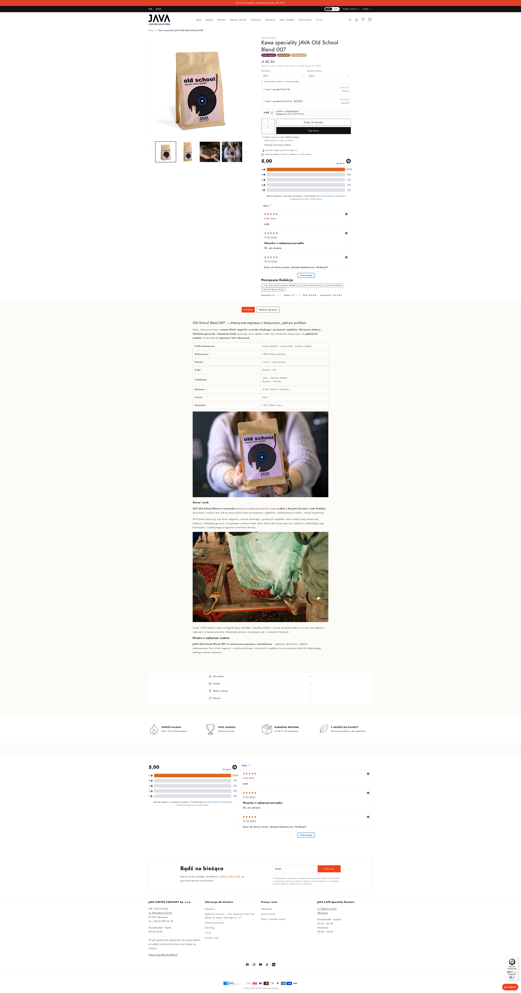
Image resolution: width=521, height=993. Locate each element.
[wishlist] (363, 19)
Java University (268, 913)
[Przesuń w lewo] (152, 152)
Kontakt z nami (212, 937)
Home (151, 30)
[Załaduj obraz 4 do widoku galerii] (232, 152)
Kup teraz (313, 130)
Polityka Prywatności (214, 922)
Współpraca (266, 908)
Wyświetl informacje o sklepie (277, 144)
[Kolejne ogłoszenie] (372, 3)
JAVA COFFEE (255, 988)
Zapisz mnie (329, 868)
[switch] (512, 977)
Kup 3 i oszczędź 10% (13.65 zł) (279, 101)
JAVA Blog (210, 927)
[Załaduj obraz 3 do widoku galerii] (210, 152)
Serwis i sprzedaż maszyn (273, 919)
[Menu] (516, 958)
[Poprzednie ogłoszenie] (149, 3)
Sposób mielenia (314, 70)
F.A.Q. (208, 932)
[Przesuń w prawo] (246, 152)
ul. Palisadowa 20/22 (160, 913)
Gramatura (265, 70)
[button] (198, 19)
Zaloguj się (281, 113)
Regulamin (210, 908)
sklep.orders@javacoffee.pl (163, 955)
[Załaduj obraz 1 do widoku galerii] (165, 152)
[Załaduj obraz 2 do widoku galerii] (187, 152)
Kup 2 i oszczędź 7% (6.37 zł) (278, 89)
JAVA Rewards (292, 111)
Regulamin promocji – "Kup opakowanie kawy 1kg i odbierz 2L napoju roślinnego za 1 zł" (230, 915)
